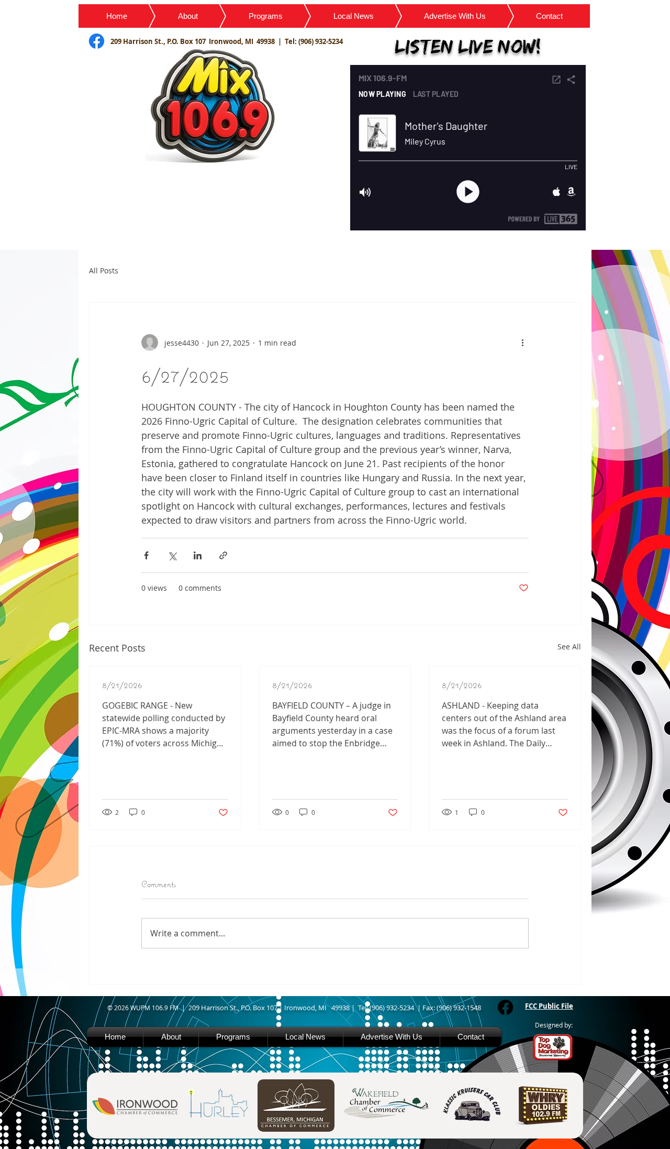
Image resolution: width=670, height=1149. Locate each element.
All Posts (103, 270)
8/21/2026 (122, 685)
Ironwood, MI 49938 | (247, 41)
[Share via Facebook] (146, 555)
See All (569, 646)
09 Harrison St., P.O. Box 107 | (238, 1007)
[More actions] (522, 342)
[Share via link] (223, 555)
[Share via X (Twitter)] (172, 555)
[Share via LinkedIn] (198, 555)
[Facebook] (505, 1007)
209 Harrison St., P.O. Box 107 (159, 41)
